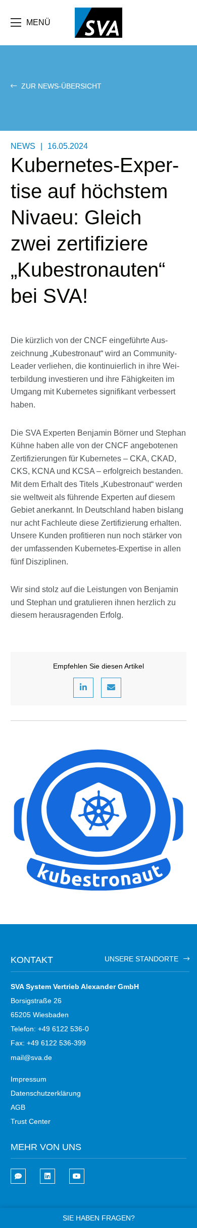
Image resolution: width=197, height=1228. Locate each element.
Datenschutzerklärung (46, 1093)
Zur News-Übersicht (60, 86)
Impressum (28, 1079)
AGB (18, 1107)
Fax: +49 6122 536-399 (48, 1043)
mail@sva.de (31, 1057)
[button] (83, 688)
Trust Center (31, 1121)
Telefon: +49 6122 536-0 (50, 1029)
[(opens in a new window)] (47, 1176)
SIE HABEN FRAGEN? (99, 1218)
